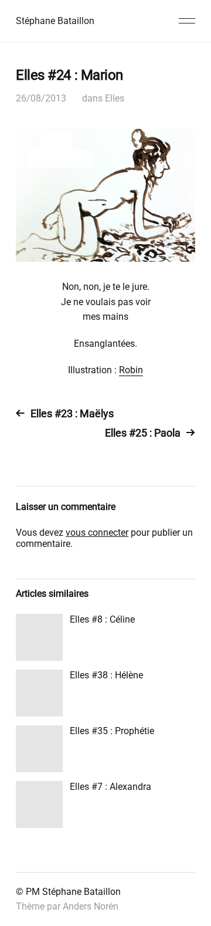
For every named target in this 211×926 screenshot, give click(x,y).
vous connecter (97, 532)
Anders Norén (90, 906)
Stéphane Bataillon (55, 20)
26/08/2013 (41, 98)
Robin (131, 370)
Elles (114, 98)
